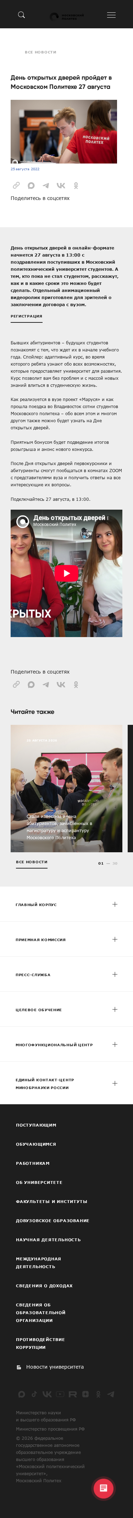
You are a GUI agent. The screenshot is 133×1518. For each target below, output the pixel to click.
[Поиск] (21, 14)
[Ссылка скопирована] (16, 185)
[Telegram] (111, 1394)
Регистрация (27, 316)
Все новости (40, 52)
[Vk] (47, 1394)
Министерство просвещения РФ (50, 1428)
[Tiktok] (34, 1394)
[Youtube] (60, 1394)
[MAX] (21, 1394)
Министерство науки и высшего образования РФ (46, 1416)
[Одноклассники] (98, 1394)
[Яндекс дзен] (85, 1394)
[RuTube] (72, 1394)
